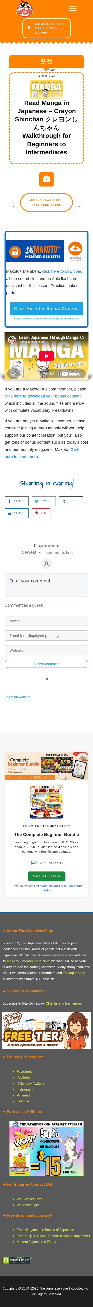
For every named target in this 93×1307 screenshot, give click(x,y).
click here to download (62, 271)
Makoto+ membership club (28, 961)
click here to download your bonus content (43, 396)
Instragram (25, 1089)
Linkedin (23, 1101)
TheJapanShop (74, 973)
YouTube (23, 1077)
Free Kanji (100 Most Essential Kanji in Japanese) (53, 1236)
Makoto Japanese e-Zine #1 (37, 1242)
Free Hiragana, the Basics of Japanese (45, 1230)
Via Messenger (28, 1205)
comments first (59, 552)
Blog (46, 60)
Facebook (24, 1072)
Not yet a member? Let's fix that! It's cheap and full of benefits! (46, 318)
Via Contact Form (30, 1199)
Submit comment (47, 664)
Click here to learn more (63, 1003)
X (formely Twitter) (30, 1083)
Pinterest (23, 1095)
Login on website (17, 697)
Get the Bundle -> (46, 876)
